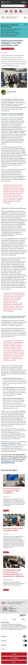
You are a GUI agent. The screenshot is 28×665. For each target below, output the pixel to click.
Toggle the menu (25, 17)
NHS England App (19, 266)
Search (26, 6)
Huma (22, 400)
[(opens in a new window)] (6, 11)
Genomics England (19, 131)
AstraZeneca (20, 222)
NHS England (16, 127)
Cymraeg (23, 2)
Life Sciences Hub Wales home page (9, 17)
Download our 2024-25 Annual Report (9, 26)
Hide (26, 24)
